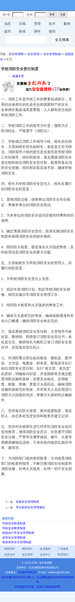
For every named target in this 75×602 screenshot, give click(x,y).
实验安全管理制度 (27, 501)
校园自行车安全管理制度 (18, 532)
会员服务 (45, 548)
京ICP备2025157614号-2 (17, 577)
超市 (7, 31)
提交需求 (27, 554)
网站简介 (27, 548)
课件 (37, 31)
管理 (37, 23)
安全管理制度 (52, 54)
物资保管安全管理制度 (16, 542)
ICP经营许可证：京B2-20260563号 (38, 586)
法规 (22, 23)
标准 (22, 31)
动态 (7, 23)
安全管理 (33, 54)
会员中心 (45, 554)
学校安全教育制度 (14, 528)
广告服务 (63, 548)
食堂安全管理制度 (14, 537)
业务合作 (9, 554)
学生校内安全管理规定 (30, 507)
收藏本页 (18, 76)
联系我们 (63, 554)
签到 (52, 31)
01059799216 (27, 572)
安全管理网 (16, 54)
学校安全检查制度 (14, 523)
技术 (52, 23)
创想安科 (9, 548)
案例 (67, 23)
